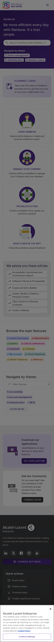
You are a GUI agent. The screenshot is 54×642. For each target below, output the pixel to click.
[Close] (50, 609)
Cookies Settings (27, 636)
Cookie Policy (24, 631)
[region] (27, 623)
